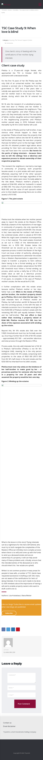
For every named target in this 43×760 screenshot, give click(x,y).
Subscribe (9, 613)
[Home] (6, 4)
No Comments (8, 43)
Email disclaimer (9, 726)
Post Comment (24, 704)
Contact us (7, 723)
